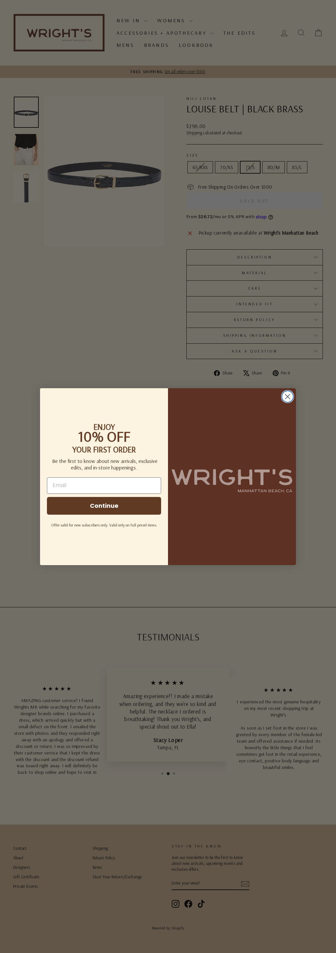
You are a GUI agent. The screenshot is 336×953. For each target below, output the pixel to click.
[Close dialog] (287, 396)
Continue (104, 506)
